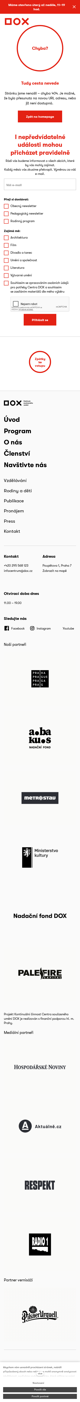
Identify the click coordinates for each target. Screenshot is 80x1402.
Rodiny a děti (18, 490)
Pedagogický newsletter (26, 213)
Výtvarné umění (21, 275)
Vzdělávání (15, 480)
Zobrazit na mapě (55, 571)
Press (9, 521)
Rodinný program (22, 221)
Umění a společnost (23, 260)
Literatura (17, 268)
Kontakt (12, 531)
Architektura (19, 237)
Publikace (14, 500)
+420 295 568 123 (16, 565)
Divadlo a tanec (21, 252)
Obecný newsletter (23, 206)
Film (13, 245)
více (40, 1373)
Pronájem (14, 511)
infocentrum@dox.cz (18, 571)
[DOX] (17, 21)
